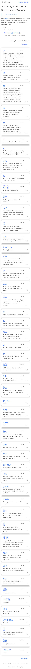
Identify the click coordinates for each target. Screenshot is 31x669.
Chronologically (8, 30)
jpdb (4, 2)
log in (6, 19)
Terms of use (11, 667)
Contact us (16, 664)
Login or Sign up (23, 2)
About (4, 664)
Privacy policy (24, 664)
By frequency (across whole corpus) (14, 36)
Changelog (20, 667)
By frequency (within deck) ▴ (12, 33)
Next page (24, 44)
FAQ (9, 664)
